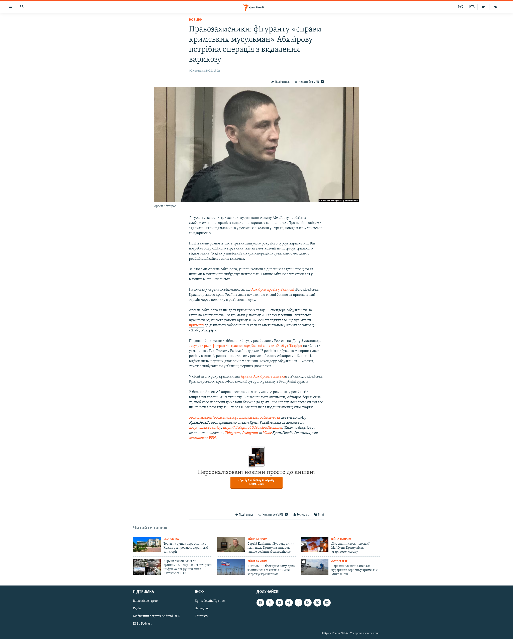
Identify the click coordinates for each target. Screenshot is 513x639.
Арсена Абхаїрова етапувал (263, 377)
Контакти (202, 616)
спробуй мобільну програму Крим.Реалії (256, 482)
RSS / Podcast (142, 624)
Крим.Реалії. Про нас (210, 601)
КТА (472, 6)
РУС (460, 6)
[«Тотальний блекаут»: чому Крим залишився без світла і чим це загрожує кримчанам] (231, 567)
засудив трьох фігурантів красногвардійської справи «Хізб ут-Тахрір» (245, 346)
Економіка (171, 539)
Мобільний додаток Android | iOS (156, 616)
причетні (196, 325)
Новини (196, 20)
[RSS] (308, 603)
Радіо (137, 608)
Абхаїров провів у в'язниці (272, 290)
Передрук (202, 608)
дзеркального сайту (205, 428)
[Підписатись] (327, 603)
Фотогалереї (339, 561)
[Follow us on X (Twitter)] (270, 603)
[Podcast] (317, 603)
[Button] (280, 82)
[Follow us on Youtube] (279, 603)
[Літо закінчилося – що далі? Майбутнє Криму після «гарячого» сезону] (314, 544)
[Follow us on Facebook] (260, 603)
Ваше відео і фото (145, 601)
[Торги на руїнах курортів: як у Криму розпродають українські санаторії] (147, 544)
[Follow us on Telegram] (289, 603)
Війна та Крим (257, 539)
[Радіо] (496, 7)
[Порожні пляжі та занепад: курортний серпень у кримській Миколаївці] (314, 567)
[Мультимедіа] (484, 7)
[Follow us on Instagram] (298, 603)
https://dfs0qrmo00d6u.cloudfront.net (252, 428)
